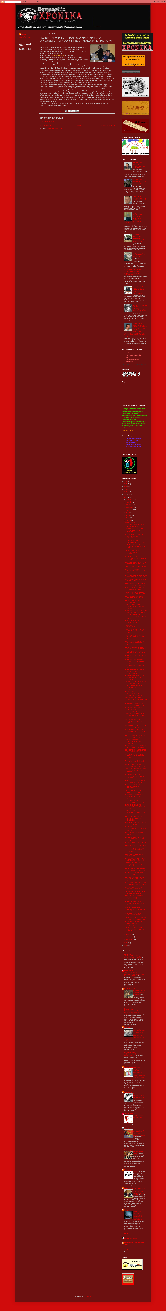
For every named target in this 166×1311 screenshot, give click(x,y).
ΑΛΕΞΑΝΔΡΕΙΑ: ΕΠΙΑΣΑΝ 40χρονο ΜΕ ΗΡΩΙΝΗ (133, 791)
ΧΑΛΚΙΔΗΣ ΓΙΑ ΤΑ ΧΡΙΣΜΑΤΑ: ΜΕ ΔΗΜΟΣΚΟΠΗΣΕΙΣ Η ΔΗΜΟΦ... (135, 892)
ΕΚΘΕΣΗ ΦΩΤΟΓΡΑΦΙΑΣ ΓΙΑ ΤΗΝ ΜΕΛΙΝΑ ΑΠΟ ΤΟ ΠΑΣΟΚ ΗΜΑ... (136, 859)
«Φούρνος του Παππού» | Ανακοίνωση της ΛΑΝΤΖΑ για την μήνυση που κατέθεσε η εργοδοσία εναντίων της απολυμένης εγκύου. (134, 1074)
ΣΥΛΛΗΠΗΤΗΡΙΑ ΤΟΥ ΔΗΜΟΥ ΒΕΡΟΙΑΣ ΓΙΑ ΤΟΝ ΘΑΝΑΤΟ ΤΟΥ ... (134, 796)
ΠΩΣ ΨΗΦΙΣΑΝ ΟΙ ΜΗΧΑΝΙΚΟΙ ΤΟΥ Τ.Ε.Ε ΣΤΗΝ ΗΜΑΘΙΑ (134, 597)
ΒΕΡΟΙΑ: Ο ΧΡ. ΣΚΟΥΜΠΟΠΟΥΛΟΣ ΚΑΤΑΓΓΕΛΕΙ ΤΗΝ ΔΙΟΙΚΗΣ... (135, 693)
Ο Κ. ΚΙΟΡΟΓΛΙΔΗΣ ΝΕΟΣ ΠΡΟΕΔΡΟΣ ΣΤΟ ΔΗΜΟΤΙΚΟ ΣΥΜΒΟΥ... (135, 776)
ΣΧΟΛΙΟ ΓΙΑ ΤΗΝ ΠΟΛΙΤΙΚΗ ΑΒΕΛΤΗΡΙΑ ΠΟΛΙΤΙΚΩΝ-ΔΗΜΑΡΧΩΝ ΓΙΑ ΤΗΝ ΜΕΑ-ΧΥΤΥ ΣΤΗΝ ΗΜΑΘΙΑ (134, 272)
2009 (125, 943)
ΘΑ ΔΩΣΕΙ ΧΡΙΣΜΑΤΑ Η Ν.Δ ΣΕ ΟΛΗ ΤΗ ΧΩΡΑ (134, 873)
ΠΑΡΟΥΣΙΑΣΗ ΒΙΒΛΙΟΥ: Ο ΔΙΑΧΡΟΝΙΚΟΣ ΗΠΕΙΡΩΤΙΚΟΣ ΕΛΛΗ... (135, 806)
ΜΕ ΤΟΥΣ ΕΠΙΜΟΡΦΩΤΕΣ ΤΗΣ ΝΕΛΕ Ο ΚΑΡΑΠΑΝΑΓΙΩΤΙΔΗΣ (135, 761)
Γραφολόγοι (128, 1150)
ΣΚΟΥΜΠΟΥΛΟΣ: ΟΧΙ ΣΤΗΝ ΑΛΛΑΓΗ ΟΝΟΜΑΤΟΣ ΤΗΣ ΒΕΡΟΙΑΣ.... (134, 552)
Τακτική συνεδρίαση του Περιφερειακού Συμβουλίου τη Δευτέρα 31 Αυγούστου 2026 (134, 974)
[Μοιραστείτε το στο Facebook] (76, 111)
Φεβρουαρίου (130, 937)
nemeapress (128, 1092)
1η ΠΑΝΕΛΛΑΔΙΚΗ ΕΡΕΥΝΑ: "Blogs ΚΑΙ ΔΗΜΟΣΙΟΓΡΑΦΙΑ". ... (135, 731)
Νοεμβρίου (129, 502)
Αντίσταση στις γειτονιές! (132, 1067)
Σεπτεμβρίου (130, 507)
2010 (125, 497)
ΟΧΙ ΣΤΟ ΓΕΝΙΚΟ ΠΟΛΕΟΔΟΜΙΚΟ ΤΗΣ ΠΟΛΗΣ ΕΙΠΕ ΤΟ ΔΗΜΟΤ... (135, 593)
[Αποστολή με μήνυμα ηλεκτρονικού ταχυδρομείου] (69, 111)
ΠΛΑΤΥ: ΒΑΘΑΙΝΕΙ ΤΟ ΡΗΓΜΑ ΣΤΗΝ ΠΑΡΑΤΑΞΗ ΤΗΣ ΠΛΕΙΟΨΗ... (134, 677)
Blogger (88, 1296)
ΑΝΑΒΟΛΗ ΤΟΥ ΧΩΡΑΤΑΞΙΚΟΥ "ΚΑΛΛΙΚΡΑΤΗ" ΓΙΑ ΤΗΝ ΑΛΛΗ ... (135, 715)
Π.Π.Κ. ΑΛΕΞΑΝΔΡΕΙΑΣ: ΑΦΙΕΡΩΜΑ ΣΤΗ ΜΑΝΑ (133, 621)
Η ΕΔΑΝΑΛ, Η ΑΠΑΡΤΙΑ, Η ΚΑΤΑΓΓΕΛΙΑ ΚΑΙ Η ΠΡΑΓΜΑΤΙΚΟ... (133, 786)
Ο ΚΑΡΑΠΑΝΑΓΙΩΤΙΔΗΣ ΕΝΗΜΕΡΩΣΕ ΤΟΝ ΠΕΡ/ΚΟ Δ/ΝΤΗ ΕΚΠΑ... (135, 616)
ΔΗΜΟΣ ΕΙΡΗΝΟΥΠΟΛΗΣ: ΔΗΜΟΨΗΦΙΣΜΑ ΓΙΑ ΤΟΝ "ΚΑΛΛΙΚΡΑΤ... (134, 741)
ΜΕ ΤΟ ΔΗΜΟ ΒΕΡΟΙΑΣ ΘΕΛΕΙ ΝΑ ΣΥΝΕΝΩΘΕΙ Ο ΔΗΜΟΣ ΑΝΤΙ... (135, 576)
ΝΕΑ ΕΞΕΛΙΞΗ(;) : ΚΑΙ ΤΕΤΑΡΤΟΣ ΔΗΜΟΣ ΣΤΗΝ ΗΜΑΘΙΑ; (135, 750)
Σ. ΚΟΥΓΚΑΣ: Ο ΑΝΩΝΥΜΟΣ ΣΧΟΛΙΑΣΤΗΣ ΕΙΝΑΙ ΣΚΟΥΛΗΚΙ (139, 165)
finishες (135, 1171)
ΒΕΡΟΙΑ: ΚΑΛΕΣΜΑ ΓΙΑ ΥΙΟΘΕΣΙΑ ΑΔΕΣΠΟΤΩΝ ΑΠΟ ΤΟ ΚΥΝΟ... (135, 746)
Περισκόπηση (128, 971)
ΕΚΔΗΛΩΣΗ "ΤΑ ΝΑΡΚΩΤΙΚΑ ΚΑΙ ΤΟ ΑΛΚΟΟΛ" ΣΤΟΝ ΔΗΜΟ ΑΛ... (135, 869)
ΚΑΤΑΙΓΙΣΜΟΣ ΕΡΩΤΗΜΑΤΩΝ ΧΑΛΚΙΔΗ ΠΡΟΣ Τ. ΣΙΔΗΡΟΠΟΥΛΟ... (134, 897)
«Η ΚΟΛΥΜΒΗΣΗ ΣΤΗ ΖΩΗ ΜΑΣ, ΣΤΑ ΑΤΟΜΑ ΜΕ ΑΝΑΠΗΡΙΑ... (135, 801)
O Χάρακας (127, 1210)
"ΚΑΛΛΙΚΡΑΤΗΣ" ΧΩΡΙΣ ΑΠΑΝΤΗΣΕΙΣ (132, 626)
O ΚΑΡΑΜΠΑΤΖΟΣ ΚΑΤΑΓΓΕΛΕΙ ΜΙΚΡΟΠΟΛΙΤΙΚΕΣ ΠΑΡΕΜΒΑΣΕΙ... (135, 536)
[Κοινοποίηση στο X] (74, 111)
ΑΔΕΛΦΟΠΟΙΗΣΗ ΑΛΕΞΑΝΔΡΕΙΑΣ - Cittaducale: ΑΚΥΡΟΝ (136, 682)
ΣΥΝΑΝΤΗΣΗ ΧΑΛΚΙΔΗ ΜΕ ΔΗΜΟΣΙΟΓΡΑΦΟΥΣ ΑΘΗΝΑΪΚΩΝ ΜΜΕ (133, 709)
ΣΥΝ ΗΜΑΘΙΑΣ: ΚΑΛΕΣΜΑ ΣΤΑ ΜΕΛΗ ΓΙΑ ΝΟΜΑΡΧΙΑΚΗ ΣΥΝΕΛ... (134, 631)
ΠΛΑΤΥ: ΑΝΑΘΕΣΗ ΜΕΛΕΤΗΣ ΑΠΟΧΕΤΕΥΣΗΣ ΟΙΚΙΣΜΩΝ (134, 704)
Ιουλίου (128, 512)
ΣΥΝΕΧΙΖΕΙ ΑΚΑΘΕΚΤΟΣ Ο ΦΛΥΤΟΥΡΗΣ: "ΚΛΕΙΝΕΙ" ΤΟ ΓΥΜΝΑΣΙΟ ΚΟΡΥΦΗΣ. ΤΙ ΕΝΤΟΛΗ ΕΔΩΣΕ (133, 218)
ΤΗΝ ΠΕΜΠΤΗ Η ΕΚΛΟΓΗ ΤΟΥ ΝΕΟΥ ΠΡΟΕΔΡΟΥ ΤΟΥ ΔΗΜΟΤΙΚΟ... (135, 849)
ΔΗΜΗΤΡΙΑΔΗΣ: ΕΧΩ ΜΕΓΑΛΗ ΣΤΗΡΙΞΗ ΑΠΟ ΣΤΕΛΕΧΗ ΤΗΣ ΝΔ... (135, 812)
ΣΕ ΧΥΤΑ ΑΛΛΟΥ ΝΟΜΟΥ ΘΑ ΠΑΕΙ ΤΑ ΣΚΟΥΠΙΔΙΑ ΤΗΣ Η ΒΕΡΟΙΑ (136, 611)
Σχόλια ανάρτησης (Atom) (55, 128)
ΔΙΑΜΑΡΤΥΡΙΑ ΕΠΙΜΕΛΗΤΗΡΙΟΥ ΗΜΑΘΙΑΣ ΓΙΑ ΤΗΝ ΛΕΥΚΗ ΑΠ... (136, 765)
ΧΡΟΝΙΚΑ (127, 1128)
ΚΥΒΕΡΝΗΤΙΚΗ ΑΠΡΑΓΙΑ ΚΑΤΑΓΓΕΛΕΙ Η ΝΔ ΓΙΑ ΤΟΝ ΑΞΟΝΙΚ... (134, 903)
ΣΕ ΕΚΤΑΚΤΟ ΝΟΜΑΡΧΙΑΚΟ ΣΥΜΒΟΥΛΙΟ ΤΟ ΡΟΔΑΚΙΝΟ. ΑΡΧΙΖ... (135, 661)
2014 (125, 486)
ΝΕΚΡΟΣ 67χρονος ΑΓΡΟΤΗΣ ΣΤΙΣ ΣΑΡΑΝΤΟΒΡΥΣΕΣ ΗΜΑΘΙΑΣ (136, 584)
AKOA (126, 1233)
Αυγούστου (129, 510)
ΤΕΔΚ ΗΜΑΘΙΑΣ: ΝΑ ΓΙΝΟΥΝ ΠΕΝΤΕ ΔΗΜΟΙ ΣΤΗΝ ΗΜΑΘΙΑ (135, 541)
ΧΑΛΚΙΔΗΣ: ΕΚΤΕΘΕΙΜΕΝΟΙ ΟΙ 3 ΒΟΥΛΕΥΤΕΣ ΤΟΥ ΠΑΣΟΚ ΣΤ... (135, 918)
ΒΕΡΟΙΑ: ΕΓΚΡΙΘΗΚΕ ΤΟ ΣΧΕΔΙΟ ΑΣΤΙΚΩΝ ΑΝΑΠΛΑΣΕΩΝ (135, 781)
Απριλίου (128, 520)
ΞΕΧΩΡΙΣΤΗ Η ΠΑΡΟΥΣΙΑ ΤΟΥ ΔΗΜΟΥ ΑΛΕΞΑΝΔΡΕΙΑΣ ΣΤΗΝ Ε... (135, 637)
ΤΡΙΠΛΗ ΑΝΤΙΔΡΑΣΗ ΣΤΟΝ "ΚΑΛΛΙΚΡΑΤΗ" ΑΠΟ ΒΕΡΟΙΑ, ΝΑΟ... (135, 546)
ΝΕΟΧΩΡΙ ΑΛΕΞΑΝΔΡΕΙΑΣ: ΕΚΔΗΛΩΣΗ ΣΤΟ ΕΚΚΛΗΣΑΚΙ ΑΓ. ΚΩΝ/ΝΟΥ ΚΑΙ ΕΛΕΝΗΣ (139, 238)
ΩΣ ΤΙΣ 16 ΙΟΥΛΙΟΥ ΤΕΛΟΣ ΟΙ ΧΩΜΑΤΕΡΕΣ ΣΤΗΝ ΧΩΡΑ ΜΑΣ (135, 648)
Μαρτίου (128, 934)
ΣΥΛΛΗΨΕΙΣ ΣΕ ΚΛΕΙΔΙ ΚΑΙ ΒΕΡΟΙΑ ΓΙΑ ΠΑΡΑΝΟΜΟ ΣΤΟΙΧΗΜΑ (133, 864)
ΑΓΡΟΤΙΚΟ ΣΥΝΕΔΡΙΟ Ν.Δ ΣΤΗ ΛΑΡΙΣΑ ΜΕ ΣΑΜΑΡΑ (135, 888)
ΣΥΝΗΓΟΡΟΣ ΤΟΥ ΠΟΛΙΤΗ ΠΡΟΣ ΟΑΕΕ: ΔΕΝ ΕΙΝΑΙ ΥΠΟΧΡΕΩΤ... (136, 883)
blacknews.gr (128, 1009)
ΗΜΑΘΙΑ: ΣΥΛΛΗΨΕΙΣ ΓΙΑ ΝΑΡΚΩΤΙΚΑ (133, 601)
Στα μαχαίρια (128, 1170)
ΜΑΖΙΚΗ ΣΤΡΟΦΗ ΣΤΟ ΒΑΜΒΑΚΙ (135, 843)
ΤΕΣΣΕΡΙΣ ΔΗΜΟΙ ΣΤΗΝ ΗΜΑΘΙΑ (135, 566)
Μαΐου (128, 518)
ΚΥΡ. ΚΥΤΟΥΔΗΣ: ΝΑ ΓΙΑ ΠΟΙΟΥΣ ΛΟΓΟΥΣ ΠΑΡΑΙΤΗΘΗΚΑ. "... (135, 736)
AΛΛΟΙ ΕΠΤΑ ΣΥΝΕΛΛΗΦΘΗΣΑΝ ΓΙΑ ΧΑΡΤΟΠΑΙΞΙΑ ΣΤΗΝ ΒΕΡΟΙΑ (135, 770)
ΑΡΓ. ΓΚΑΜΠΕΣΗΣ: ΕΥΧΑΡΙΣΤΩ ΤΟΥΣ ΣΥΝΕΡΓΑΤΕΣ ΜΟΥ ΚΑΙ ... (136, 666)
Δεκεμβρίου (129, 499)
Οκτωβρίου (129, 504)
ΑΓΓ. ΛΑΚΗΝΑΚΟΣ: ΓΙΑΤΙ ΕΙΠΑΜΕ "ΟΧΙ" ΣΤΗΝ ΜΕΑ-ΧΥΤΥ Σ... (135, 726)
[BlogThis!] (71, 111)
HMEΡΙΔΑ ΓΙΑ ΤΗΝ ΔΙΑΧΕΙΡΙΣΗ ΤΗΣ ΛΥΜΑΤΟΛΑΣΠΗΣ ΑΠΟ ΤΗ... (134, 878)
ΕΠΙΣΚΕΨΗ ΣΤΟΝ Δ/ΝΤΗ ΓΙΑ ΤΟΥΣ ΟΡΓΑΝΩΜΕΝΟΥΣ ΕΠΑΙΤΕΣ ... (136, 823)
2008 (125, 945)
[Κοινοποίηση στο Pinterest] (78, 111)
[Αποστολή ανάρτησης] (65, 111)
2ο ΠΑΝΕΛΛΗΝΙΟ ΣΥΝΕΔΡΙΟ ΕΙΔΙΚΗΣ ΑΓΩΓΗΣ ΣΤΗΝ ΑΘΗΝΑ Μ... (136, 699)
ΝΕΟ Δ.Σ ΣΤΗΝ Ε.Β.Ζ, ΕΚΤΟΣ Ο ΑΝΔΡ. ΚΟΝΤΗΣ (135, 854)
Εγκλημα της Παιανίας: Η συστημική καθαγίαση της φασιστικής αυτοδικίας (140, 307)
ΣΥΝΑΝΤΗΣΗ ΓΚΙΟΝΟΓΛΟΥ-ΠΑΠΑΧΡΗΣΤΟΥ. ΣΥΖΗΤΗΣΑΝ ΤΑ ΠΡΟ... (135, 828)
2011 (125, 494)
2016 (125, 481)
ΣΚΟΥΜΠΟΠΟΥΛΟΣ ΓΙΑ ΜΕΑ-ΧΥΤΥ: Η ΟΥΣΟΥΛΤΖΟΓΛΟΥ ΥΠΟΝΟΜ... (134, 929)
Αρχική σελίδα (76, 125)
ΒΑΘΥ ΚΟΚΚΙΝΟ (129, 989)
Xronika (23, 34)
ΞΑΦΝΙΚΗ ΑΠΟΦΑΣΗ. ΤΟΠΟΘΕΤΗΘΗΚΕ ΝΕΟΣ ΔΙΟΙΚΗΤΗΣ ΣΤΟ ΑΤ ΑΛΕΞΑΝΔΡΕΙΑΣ (139, 290)
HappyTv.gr (128, 954)
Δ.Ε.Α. (126, 1250)
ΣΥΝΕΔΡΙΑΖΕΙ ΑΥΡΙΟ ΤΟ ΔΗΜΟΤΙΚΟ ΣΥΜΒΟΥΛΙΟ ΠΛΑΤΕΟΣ (133, 721)
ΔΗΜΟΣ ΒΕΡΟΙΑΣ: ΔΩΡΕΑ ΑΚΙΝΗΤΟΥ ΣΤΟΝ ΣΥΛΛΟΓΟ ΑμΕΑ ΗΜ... (134, 606)
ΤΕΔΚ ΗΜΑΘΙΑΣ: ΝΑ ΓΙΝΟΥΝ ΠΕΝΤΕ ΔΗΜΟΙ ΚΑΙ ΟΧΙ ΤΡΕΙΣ (135, 652)
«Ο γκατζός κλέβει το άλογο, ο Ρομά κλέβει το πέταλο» (139, 992)
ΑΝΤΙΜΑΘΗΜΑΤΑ (129, 1114)
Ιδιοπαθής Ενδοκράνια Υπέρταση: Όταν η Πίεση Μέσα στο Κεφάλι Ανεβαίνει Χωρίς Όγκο (133, 1012)
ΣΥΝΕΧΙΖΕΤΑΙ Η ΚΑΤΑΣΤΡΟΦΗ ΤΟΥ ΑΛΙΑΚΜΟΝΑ (139, 254)
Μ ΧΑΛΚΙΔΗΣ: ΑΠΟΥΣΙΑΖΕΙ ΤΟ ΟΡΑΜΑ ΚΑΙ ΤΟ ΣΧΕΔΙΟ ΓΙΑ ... (135, 588)
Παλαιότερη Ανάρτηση (108, 125)
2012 (125, 492)
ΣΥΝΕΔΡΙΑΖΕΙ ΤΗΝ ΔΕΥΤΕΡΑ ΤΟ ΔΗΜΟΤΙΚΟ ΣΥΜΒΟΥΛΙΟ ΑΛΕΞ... (135, 642)
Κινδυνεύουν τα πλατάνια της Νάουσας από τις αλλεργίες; (140, 181)
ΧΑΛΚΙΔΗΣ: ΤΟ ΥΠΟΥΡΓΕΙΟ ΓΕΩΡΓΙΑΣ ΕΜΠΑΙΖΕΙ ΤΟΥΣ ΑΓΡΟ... (134, 756)
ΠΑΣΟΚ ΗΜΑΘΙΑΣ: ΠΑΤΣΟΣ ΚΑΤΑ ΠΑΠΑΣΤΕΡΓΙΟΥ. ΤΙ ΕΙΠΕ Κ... (135, 563)
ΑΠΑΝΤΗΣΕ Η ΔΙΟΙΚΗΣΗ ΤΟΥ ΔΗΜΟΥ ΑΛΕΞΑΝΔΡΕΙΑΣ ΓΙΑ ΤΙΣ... (135, 570)
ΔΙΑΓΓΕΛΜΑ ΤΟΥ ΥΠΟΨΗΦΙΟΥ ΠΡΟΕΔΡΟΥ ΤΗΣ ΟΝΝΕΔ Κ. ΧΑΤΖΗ (135, 838)
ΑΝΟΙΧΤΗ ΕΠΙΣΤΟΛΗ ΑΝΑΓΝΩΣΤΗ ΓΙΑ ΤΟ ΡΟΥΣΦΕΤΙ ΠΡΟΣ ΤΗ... (136, 558)
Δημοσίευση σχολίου (48, 121)
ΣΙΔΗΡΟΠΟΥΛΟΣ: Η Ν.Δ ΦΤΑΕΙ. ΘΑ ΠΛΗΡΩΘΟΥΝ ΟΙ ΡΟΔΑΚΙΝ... (136, 914)
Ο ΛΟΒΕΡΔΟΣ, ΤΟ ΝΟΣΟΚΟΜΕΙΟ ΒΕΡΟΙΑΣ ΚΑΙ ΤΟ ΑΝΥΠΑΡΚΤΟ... (135, 923)
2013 (125, 489)
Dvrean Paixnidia (129, 1052)
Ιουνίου (128, 515)
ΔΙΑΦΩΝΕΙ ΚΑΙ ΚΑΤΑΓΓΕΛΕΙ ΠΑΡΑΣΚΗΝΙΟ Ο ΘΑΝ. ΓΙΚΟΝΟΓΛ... (134, 530)
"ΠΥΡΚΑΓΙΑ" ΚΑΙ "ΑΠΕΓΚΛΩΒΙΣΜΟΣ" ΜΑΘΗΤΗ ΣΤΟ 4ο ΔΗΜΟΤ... (135, 524)
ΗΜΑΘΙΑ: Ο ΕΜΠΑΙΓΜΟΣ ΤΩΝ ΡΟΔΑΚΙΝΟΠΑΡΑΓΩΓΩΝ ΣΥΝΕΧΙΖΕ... (134, 818)
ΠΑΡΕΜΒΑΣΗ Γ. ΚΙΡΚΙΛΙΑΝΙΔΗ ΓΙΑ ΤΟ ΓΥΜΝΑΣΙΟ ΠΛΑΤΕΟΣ (139, 198)
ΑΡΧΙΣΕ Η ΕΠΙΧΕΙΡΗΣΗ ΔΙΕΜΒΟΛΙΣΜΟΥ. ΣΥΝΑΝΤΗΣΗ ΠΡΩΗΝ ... (135, 909)
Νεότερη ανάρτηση (45, 125)
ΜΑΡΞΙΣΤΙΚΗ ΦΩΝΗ (130, 1238)
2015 (125, 484)
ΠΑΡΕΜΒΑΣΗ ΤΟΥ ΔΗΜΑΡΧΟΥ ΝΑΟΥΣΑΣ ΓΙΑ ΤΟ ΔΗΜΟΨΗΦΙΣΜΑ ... (135, 671)
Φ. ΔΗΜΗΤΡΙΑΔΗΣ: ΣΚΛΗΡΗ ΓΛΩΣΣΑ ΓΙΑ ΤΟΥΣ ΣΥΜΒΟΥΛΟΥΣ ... (134, 687)
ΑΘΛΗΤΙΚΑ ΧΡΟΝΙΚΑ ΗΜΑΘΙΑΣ (134, 1188)
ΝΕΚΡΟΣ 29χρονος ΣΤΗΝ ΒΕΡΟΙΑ (135, 845)
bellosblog (127, 1027)
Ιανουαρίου (129, 939)
